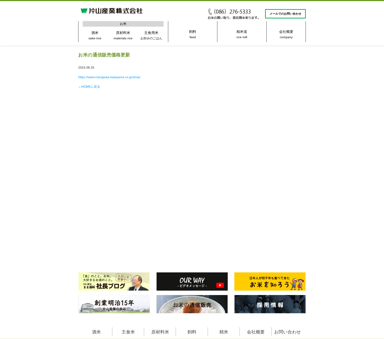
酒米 (94, 35)
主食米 (128, 331)
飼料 (192, 34)
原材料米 (123, 35)
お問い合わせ (287, 331)
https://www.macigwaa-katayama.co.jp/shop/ (109, 77)
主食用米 (151, 35)
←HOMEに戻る (89, 86)
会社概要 (286, 34)
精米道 (241, 34)
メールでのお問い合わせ (285, 13)
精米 (223, 331)
